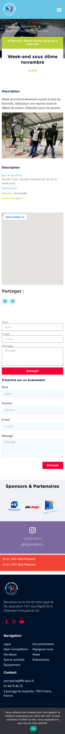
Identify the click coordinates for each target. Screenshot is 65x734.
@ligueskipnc (32, 544)
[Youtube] (22, 622)
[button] (59, 10)
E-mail (6, 334)
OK (33, 728)
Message (7, 345)
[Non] (59, 720)
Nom (5, 322)
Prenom (7, 403)
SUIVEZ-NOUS (32, 539)
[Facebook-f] (6, 622)
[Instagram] (14, 622)
